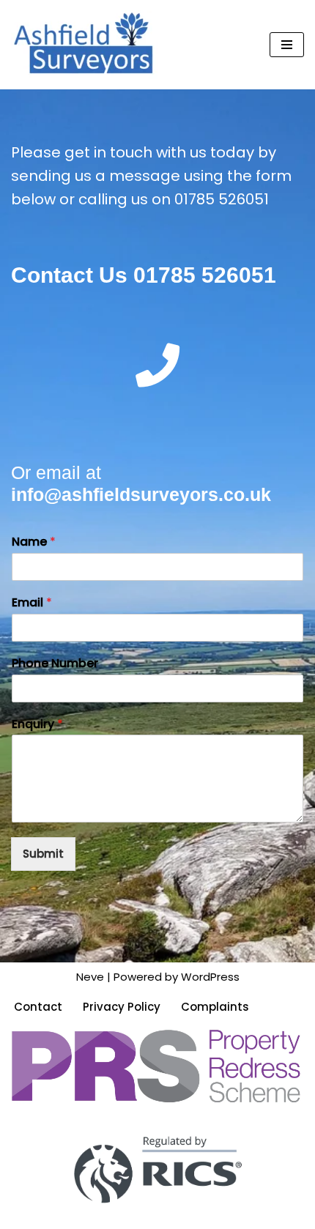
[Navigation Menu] (287, 44)
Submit (43, 853)
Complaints (215, 1006)
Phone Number (55, 664)
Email (32, 603)
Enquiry (37, 724)
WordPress (210, 976)
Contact (38, 1006)
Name (34, 542)
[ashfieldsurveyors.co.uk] (84, 44)
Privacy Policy (121, 1006)
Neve (90, 976)
